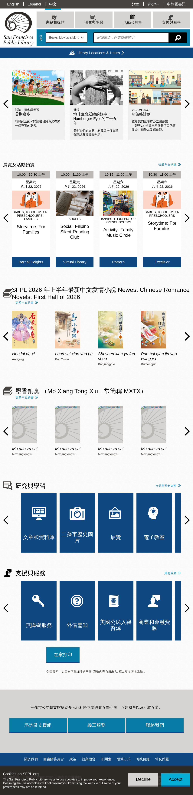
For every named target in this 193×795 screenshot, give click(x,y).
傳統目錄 (143, 759)
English (13, 4)
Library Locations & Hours (98, 53)
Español (34, 4)
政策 (72, 759)
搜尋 (41, 38)
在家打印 (63, 654)
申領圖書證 (176, 4)
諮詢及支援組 (38, 725)
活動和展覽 (132, 23)
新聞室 (106, 759)
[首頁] (18, 29)
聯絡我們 (155, 725)
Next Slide (187, 103)
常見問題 (162, 759)
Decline (143, 779)
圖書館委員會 (53, 759)
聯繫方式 (123, 759)
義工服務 (96, 725)
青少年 (153, 4)
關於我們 (31, 759)
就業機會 (88, 759)
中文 (53, 4)
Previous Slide (5, 103)
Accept (175, 779)
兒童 (135, 4)
